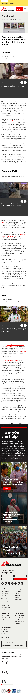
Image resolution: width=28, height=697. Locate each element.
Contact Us (4, 629)
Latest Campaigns (19, 591)
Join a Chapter (18, 599)
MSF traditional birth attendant (15, 345)
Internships (17, 623)
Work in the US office (20, 615)
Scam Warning (4, 633)
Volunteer (17, 597)
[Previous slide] (21, 82)
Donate (7, 488)
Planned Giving (5, 605)
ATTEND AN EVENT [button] (10, 521)
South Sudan (15, 121)
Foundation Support (6, 607)
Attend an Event (19, 595)
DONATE (19, 9)
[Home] (7, 9)
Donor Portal (4, 593)
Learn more (4, 5)
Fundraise (17, 593)
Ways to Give (4, 599)
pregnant (23, 351)
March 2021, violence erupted (11, 360)
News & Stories (5, 615)
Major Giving (4, 601)
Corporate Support (5, 609)
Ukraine (3, 222)
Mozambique (10, 346)
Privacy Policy (4, 631)
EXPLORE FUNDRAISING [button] (11, 553)
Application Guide (19, 621)
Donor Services (5, 591)
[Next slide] (25, 82)
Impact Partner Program (7, 603)
